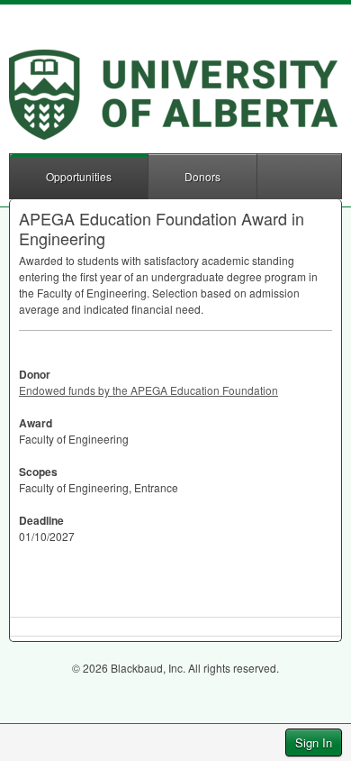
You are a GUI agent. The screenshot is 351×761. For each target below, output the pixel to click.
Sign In (313, 742)
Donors (202, 176)
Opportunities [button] (79, 176)
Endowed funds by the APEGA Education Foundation (148, 390)
